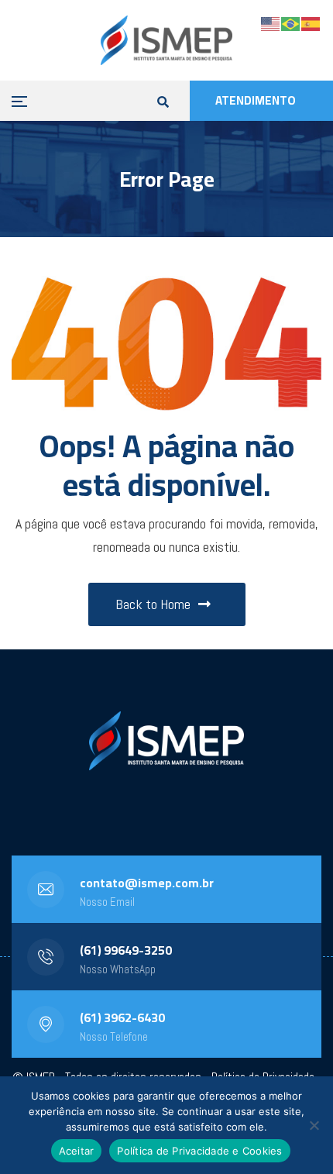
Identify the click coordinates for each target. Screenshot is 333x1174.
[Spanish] (311, 23)
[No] (313, 1125)
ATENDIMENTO (255, 100)
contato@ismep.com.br (147, 882)
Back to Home (153, 604)
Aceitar (76, 1151)
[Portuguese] (291, 23)
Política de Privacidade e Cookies (199, 1151)
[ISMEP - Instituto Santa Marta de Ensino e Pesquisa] (166, 40)
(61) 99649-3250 (126, 950)
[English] (271, 23)
